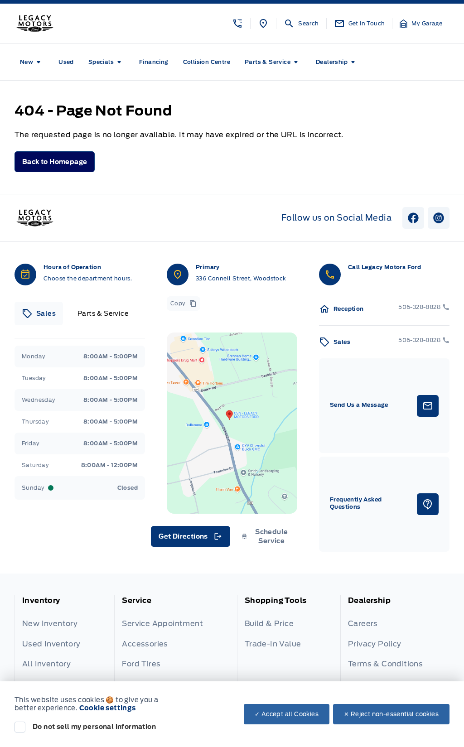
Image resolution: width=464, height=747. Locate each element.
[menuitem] (32, 62)
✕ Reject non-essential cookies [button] (391, 714)
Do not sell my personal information (94, 726)
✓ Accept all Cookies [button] (287, 714)
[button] (237, 23)
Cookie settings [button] (107, 708)
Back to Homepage (54, 161)
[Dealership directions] (232, 423)
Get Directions (190, 539)
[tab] (38, 313)
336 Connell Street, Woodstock (241, 278)
